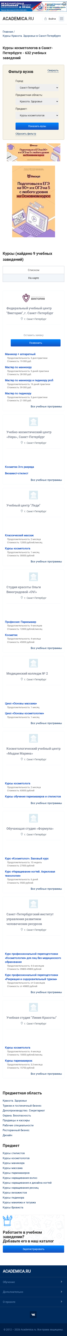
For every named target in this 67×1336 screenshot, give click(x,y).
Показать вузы (37, 126)
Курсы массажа (13, 1168)
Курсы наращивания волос (20, 1178)
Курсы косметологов (16, 1158)
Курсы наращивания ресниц (21, 1187)
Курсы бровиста (13, 1207)
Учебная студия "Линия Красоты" (31, 1017)
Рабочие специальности (18, 1125)
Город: (20, 81)
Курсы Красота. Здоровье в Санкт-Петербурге (32, 35)
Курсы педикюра (13, 1197)
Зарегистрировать (33, 1249)
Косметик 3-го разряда (19, 467)
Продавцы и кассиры (16, 1120)
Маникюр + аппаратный (20, 354)
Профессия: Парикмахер (20, 622)
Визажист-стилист (16, 473)
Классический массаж (19, 535)
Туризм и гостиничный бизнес (22, 1105)
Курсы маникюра (13, 1163)
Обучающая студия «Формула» (30, 828)
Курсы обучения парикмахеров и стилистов (33, 796)
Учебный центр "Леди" (23, 505)
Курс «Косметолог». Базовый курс (27, 858)
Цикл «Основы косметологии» (24, 713)
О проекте (9, 1302)
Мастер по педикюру (18, 393)
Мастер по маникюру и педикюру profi (29, 380)
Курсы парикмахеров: (19, 1060)
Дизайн (7, 1135)
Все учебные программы (46, 406)
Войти (52, 18)
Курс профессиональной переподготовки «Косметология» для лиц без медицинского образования (33, 958)
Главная (8, 31)
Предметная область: (29, 95)
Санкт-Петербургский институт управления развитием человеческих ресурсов (30, 919)
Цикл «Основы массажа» (21, 703)
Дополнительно (13, 1292)
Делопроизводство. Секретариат (24, 1110)
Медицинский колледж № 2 (27, 673)
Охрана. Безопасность (17, 1115)
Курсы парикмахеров (16, 1173)
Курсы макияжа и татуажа (19, 1202)
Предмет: (21, 108)
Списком (33, 270)
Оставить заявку (34, 335)
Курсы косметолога (17, 548)
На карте (33, 278)
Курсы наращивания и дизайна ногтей (27, 1182)
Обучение (9, 1282)
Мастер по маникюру (18, 367)
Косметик (11, 635)
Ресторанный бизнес (16, 1130)
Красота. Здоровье (15, 1100)
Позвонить (35, 342)
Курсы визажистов (15, 1192)
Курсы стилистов (14, 1153)
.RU (18, 18)
